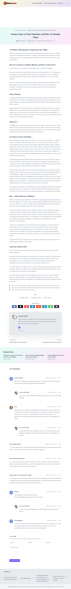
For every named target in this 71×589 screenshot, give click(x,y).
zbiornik (16, 491)
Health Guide (48, 40)
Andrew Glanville (18, 377)
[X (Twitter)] (20, 306)
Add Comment (14, 547)
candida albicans (24, 297)
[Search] (66, 3)
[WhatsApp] (50, 306)
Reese (15, 406)
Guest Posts (41, 40)
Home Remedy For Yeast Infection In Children (20, 475)
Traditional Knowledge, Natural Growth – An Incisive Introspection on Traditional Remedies (43, 578)
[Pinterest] (26, 306)
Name (12, 542)
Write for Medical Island (50, 3)
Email (30, 542)
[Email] (56, 306)
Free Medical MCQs (37, 3)
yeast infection (47, 297)
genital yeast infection (46, 199)
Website (48, 542)
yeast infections (25, 323)
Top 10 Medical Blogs (25, 578)
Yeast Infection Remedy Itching (17, 458)
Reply (59, 377)
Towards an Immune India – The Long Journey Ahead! (10, 578)
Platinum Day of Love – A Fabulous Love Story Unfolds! (59, 578)
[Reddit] (38, 306)
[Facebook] (14, 306)
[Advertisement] (35, 16)
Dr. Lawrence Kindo (24, 392)
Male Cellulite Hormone (15, 444)
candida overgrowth (36, 297)
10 (54, 40)
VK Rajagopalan (18, 520)
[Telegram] (44, 306)
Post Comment (14, 560)
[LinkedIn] (32, 306)
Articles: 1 (20, 330)
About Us (60, 3)
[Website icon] (19, 327)
